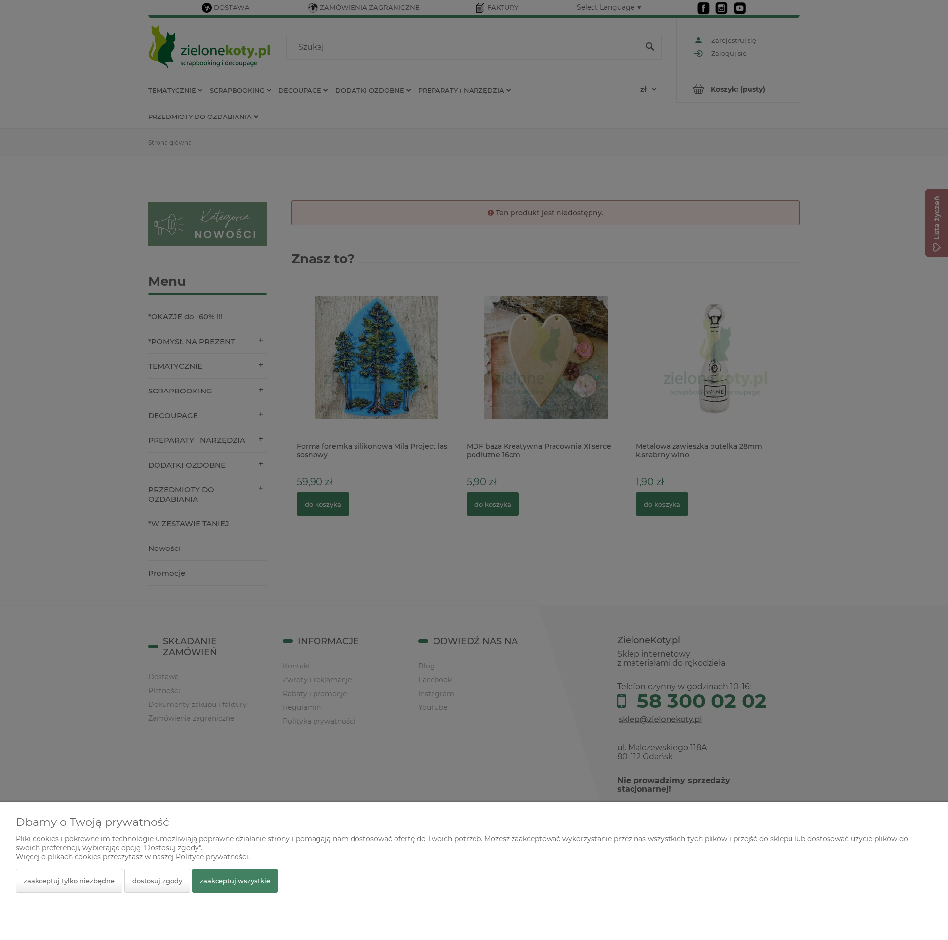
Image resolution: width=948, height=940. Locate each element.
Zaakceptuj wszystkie (235, 881)
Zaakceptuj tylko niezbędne (69, 881)
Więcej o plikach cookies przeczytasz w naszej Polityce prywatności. (133, 856)
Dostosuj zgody (157, 881)
